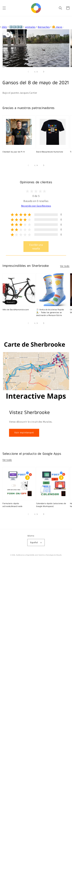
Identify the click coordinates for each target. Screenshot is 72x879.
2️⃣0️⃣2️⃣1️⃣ (15, 26)
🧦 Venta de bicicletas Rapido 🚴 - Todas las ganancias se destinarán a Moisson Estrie (50, 312)
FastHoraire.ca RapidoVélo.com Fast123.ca (31, 555)
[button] (4, 8)
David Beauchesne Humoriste (49, 152)
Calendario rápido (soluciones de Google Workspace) (51, 505)
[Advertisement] (36, 720)
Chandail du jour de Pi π (14, 152)
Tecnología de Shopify (54, 555)
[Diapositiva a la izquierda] (28, 71)
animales (30, 26)
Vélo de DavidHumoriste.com (16, 309)
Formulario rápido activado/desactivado (12, 505)
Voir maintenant (24, 432)
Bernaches (44, 26)
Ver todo (64, 265)
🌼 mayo (57, 26)
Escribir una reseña (36, 246)
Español (34, 542)
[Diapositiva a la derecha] (43, 71)
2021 (4, 26)
